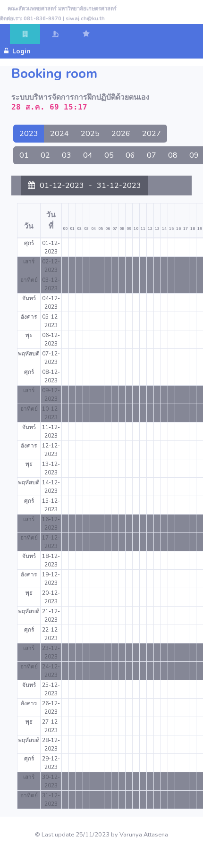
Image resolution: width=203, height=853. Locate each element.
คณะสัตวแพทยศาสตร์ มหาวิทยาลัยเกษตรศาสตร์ (62, 8)
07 (151, 155)
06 (130, 155)
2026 (120, 133)
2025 (90, 133)
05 (109, 155)
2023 (28, 133)
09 (194, 155)
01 (24, 155)
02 (45, 155)
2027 (151, 133)
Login (24, 51)
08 (173, 155)
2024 (59, 133)
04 (88, 155)
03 (66, 155)
